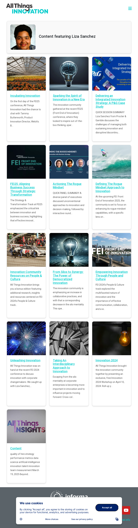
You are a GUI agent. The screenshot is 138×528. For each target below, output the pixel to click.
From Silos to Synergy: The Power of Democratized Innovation (68, 277)
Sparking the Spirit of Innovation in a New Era (69, 97)
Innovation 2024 (107, 360)
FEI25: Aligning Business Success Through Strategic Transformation (23, 189)
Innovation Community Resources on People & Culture (26, 275)
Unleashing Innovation (25, 360)
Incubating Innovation (25, 95)
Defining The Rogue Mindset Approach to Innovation (110, 187)
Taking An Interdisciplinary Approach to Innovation (64, 366)
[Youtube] (126, 510)
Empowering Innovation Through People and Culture (112, 275)
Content (16, 448)
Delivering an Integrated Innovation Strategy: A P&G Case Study (110, 101)
